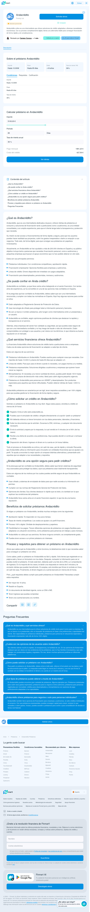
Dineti (5, 754)
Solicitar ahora (61, 16)
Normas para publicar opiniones (12, 806)
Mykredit (48, 765)
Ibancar (26, 751)
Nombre (11, 838)
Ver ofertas (45, 159)
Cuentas (32, 799)
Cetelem (26, 772)
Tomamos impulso (74, 769)
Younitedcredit (7, 766)
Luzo (70, 751)
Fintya (47, 774)
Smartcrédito (28, 766)
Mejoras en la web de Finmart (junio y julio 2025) (40, 806)
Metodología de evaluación (44, 802)
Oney (70, 772)
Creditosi (48, 768)
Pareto (71, 775)
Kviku (26, 760)
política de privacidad (63, 904)
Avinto (47, 777)
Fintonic (26, 754)
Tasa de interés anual (15, 137)
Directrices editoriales (54, 799)
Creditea (71, 754)
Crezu (5, 763)
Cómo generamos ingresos (11, 802)
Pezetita (5, 760)
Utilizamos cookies (32, 902)
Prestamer (6, 778)
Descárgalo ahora (45, 886)
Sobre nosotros (7, 799)
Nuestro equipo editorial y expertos (74, 799)
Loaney (5, 775)
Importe (9, 117)
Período (10, 128)
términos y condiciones (49, 904)
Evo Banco (72, 763)
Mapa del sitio (62, 806)
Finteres (5, 751)
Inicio (4, 737)
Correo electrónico (15, 846)
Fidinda (71, 757)
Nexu (70, 760)
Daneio (48, 759)
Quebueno (6, 781)
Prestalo (5, 772)
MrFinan (26, 769)
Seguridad (58, 802)
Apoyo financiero (70, 802)
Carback (71, 766)
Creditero (6, 769)
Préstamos (14, 737)
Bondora (48, 762)
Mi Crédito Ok (7, 757)
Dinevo (26, 775)
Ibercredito (27, 757)
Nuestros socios (27, 802)
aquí (14, 864)
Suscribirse (45, 858)
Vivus (26, 763)
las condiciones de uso (55, 851)
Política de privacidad (40, 851)
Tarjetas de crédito (21, 799)
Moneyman (49, 753)
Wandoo (26, 778)
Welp (47, 756)
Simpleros (49, 771)
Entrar (78, 3)
